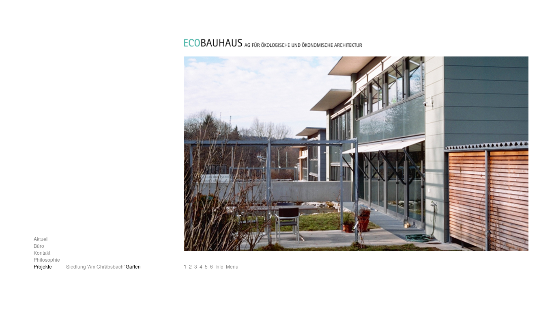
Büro (39, 245)
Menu (232, 266)
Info (219, 266)
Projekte (43, 266)
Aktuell (41, 238)
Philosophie (47, 259)
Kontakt (42, 252)
